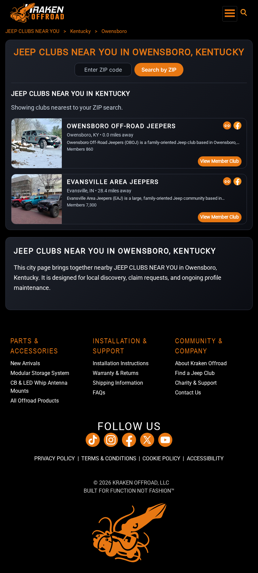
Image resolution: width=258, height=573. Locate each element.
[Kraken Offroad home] (37, 20)
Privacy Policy (54, 458)
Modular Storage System (39, 373)
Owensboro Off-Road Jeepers (121, 125)
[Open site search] (244, 12)
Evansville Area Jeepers (113, 181)
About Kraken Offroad (201, 363)
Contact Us (188, 392)
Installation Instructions (120, 363)
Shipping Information (118, 383)
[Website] (227, 125)
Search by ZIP (158, 69)
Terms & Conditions (108, 458)
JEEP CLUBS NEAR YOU (32, 31)
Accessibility (205, 458)
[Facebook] (237, 125)
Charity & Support (196, 383)
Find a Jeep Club (195, 373)
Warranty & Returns (115, 373)
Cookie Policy (161, 458)
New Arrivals (25, 363)
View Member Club (219, 161)
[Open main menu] (229, 14)
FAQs (99, 392)
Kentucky (80, 31)
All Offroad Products (34, 400)
